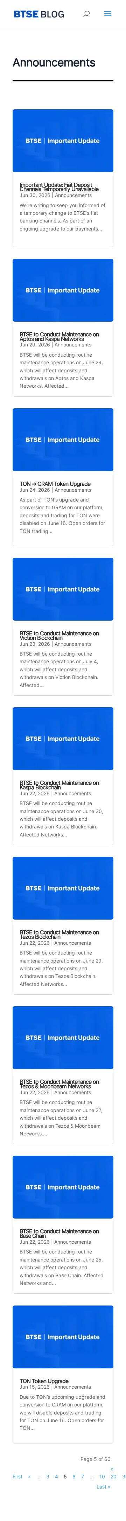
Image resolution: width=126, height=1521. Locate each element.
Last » (104, 1487)
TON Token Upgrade (44, 1380)
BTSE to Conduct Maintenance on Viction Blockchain (59, 635)
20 (114, 1476)
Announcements (73, 195)
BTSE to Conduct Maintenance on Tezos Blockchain (59, 934)
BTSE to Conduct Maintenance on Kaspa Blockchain (59, 785)
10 (102, 1476)
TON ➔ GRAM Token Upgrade (55, 483)
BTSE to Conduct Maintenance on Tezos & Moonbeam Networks (59, 1084)
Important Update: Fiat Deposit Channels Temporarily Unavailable (59, 187)
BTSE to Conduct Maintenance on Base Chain (59, 1233)
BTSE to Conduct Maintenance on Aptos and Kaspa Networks (59, 336)
